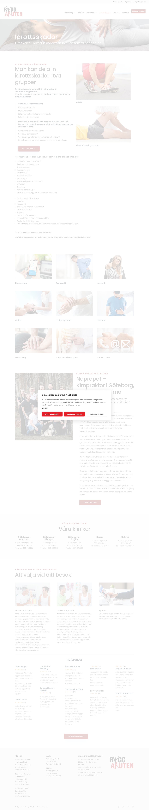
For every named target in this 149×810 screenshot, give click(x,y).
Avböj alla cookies (74, 414)
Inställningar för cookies (97, 414)
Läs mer (45, 408)
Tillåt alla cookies (52, 414)
